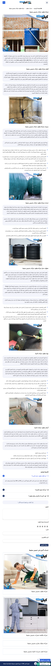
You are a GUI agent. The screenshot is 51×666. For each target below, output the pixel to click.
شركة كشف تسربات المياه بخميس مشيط (35, 651)
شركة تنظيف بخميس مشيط (39, 591)
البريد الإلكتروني (44, 537)
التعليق (46, 507)
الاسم (46, 529)
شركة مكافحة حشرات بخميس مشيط (36, 635)
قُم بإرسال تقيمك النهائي (43, 522)
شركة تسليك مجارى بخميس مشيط (37, 643)
